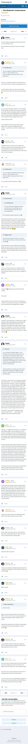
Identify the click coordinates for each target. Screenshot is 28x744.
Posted (10, 38)
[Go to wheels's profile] (2, 285)
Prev (5, 31)
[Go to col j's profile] (2, 104)
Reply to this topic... (9, 711)
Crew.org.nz (6, 2)
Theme (14, 738)
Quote (6, 56)
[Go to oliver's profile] (2, 425)
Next (22, 31)
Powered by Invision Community (14, 741)
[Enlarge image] (1, 92)
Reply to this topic (14, 26)
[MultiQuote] (2, 56)
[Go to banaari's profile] (2, 141)
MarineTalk (12, 21)
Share (14, 719)
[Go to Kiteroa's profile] (2, 528)
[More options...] (25, 38)
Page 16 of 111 (13, 31)
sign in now (10, 702)
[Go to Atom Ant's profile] (2, 164)
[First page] (2, 31)
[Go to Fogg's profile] (2, 547)
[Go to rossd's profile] (2, 264)
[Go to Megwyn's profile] (2, 62)
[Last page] (26, 31)
